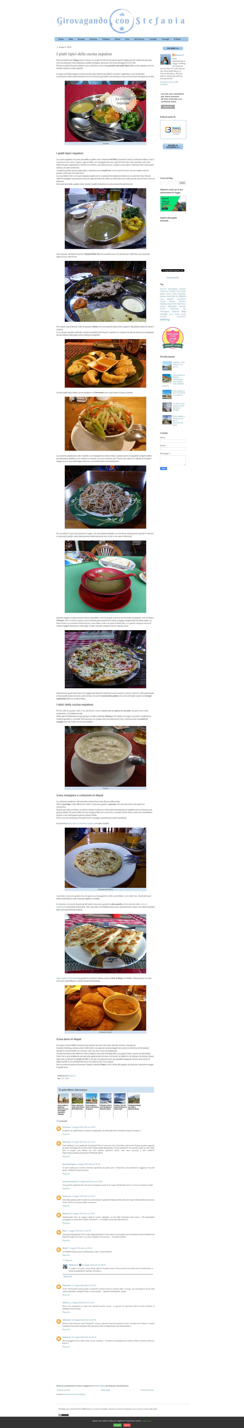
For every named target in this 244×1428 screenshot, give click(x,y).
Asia (62, 1078)
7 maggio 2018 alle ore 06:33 (79, 1231)
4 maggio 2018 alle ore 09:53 (88, 1164)
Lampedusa (181, 299)
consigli (163, 314)
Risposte (68, 1260)
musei (177, 314)
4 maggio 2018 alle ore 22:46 (83, 1196)
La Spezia (181, 296)
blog (184, 311)
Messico (182, 301)
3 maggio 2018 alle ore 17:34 (83, 1142)
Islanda (163, 296)
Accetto (117, 1425)
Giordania (182, 294)
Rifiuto (127, 1425)
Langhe (162, 301)
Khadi (65, 1248)
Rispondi (66, 1134)
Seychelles (172, 306)
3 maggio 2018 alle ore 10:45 (83, 1127)
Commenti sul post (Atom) (74, 1394)
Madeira (172, 301)
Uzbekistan (174, 309)
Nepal (67, 1078)
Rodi (179, 304)
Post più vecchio (147, 1390)
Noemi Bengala (69, 1164)
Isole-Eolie (171, 296)
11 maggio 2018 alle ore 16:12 (84, 1285)
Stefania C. (73, 1265)
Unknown (67, 1127)
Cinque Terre (175, 291)
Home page (105, 1390)
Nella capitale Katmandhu (67, 978)
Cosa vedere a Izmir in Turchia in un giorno (179, 393)
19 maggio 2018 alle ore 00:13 (84, 1337)
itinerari (171, 314)
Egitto (162, 294)
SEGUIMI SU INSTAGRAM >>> (173, 146)
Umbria (162, 309)
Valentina (67, 1213)
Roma (183, 304)
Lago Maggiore (167, 299)
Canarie (182, 289)
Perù (174, 304)
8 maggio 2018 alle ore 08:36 (94, 1265)
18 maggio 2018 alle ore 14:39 (84, 1320)
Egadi (183, 291)
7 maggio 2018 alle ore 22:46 (80, 1248)
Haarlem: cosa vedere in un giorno (179, 364)
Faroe (168, 294)
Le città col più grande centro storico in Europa (178, 407)
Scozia (162, 306)
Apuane (163, 289)
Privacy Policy (99, 1386)
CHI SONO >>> (173, 48)
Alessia (66, 1303)
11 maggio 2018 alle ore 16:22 (82, 1303)
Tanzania (182, 306)
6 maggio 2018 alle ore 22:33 (83, 1213)
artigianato (175, 311)
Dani (64, 1231)
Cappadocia (164, 291)
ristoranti (163, 317)
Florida (174, 294)
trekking (165, 319)
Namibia (163, 304)
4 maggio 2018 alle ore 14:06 (90, 1181)
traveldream (181, 317)
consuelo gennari (70, 1181)
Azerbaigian (173, 289)
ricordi (183, 314)
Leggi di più (146, 1421)
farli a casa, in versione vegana (80, 823)
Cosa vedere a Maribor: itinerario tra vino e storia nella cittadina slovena (173, 380)
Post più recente (63, 1390)
